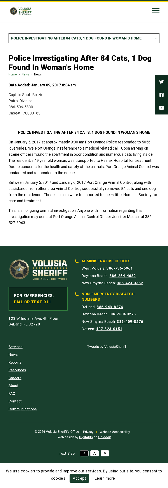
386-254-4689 (123, 275)
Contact (15, 401)
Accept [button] (79, 478)
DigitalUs (86, 437)
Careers (15, 378)
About (13, 385)
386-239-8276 (123, 314)
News (25, 74)
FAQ (12, 393)
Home (13, 74)
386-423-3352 (130, 283)
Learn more (105, 478)
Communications (23, 409)
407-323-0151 (109, 329)
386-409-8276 (130, 321)
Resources (17, 370)
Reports (15, 362)
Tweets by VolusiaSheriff (106, 347)
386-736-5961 (120, 268)
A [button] (84, 453)
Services (16, 347)
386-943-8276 (110, 307)
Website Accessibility (115, 432)
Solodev (104, 437)
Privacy (88, 432)
